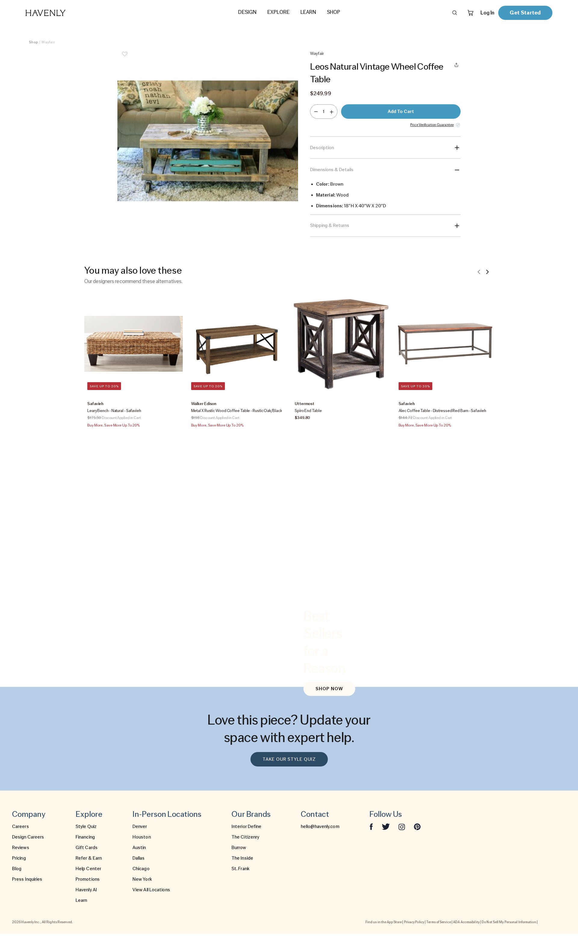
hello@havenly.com (320, 826)
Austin (139, 847)
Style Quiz (86, 826)
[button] (207, 141)
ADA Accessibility (466, 922)
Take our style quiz (289, 759)
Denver (139, 826)
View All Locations (151, 889)
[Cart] (471, 13)
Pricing (19, 858)
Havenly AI (86, 889)
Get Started (525, 12)
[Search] (455, 13)
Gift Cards (87, 847)
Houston (141, 837)
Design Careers (28, 837)
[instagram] (402, 826)
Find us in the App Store (383, 922)
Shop (33, 42)
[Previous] (479, 271)
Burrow (239, 847)
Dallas (138, 858)
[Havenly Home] (64, 13)
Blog (16, 868)
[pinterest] (417, 826)
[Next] (487, 271)
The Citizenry (245, 837)
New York (142, 879)
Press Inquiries (27, 879)
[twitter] (386, 826)
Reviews (20, 847)
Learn (81, 900)
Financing (85, 837)
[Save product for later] (124, 58)
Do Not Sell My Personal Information (509, 922)
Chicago (141, 868)
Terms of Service (438, 922)
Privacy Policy (414, 922)
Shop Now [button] (329, 688)
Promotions (88, 879)
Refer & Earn (89, 858)
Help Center (88, 868)
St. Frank (241, 868)
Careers (20, 826)
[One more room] (331, 111)
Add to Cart (401, 111)
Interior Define (247, 826)
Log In (487, 13)
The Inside (242, 858)
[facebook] (371, 826)
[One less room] (316, 111)
